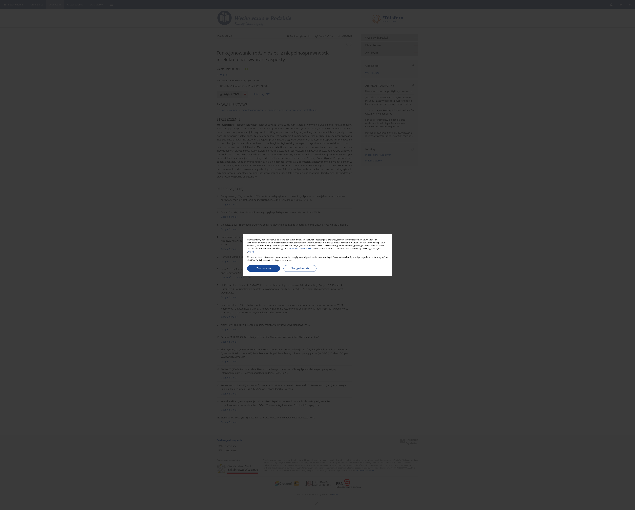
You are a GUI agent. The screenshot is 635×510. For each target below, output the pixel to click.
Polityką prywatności (300, 248)
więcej (251, 251)
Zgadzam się (263, 268)
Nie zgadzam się (300, 268)
